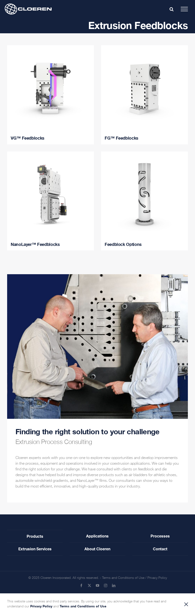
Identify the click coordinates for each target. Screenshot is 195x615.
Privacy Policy (157, 578)
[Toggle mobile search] (172, 9)
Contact (160, 549)
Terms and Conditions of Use (123, 578)
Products (35, 536)
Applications (97, 536)
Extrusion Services (35, 549)
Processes (160, 536)
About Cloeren (97, 549)
